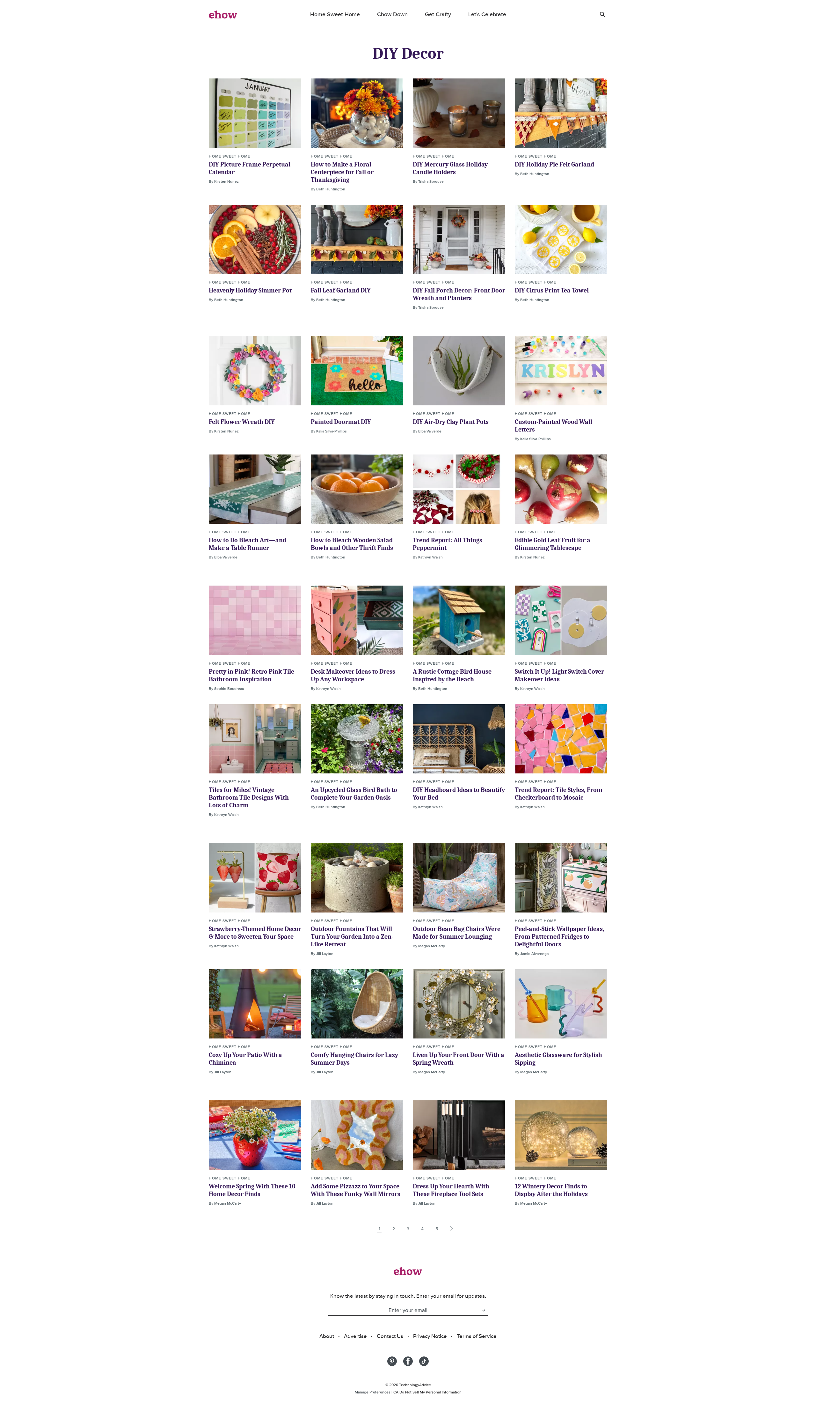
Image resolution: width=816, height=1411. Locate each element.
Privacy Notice (430, 1336)
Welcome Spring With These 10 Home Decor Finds (252, 1190)
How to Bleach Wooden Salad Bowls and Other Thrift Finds (352, 543)
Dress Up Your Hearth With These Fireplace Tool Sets (451, 1190)
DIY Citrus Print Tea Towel (552, 290)
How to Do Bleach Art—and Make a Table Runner (247, 543)
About (326, 1336)
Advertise (355, 1336)
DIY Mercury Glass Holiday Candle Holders (450, 168)
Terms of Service (477, 1336)
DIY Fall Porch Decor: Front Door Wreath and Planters (459, 294)
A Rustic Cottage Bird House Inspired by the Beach (452, 675)
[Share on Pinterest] (392, 1361)
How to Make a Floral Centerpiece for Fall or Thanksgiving (342, 172)
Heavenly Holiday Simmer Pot (250, 290)
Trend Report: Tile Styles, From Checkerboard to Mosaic (558, 793)
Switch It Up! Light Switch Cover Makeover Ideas (559, 675)
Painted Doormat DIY (341, 421)
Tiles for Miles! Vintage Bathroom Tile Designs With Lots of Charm (249, 797)
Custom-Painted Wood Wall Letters (553, 425)
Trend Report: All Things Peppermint (447, 543)
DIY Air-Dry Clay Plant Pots (451, 421)
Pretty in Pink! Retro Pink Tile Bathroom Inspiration (251, 675)
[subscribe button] (483, 1310)
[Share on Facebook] (408, 1361)
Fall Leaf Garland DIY (341, 290)
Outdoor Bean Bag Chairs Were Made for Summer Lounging (456, 932)
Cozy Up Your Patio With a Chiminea (245, 1058)
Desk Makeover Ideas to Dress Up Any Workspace (353, 675)
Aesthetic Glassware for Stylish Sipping (558, 1058)
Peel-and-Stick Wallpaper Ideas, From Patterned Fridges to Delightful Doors (559, 936)
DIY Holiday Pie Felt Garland (554, 164)
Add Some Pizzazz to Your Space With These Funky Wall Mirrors (355, 1190)
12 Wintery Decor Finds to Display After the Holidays (551, 1190)
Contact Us (390, 1336)
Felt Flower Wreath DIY (242, 421)
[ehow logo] (223, 14)
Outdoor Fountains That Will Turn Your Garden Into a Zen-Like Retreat (352, 936)
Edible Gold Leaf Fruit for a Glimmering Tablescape (552, 543)
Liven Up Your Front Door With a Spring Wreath (458, 1058)
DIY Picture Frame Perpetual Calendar (249, 168)
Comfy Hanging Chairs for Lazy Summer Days (354, 1058)
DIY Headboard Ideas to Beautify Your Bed (459, 793)
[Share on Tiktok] (424, 1361)
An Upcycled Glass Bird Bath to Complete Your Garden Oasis (354, 793)
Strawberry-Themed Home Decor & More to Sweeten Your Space (255, 932)
